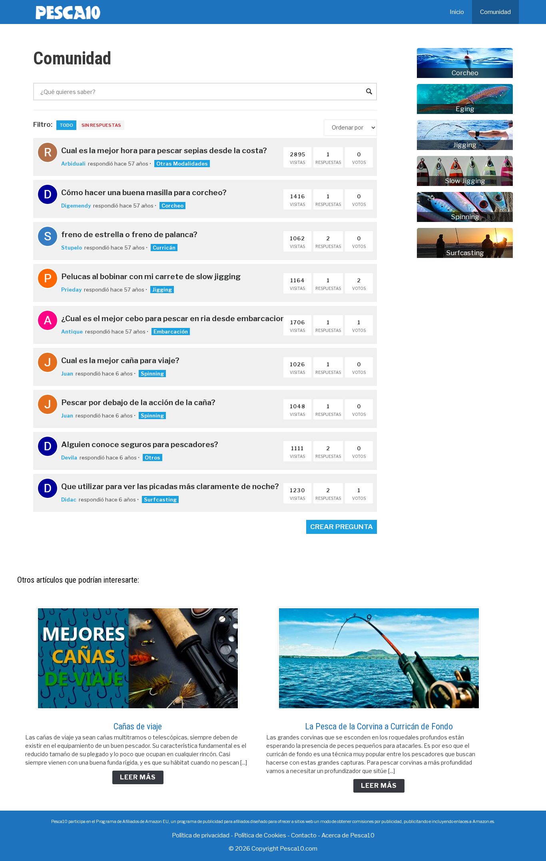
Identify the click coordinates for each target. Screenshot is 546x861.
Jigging (162, 289)
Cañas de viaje (138, 726)
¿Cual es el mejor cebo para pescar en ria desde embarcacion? (175, 318)
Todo (66, 125)
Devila (69, 457)
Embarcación (170, 331)
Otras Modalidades (182, 163)
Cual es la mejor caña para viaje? (120, 360)
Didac (68, 499)
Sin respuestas (101, 125)
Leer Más (138, 777)
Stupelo (71, 247)
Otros (152, 457)
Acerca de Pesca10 (348, 835)
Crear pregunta (341, 527)
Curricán (164, 247)
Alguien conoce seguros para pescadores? (139, 444)
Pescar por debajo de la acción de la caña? (138, 402)
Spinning (152, 373)
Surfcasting (160, 499)
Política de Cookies (260, 835)
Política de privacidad (200, 835)
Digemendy (76, 205)
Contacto (304, 835)
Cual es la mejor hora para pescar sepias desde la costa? (164, 150)
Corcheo (172, 205)
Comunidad (495, 12)
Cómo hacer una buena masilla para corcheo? (144, 192)
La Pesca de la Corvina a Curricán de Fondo (379, 726)
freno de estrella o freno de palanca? (129, 234)
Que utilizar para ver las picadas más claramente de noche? (170, 486)
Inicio (457, 12)
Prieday (71, 289)
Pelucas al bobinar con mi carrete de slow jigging (151, 276)
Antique (72, 331)
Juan (67, 373)
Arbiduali (73, 163)
